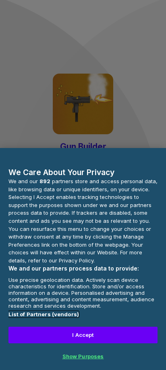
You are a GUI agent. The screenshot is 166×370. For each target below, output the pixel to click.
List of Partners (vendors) (43, 314)
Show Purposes (83, 356)
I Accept (82, 335)
